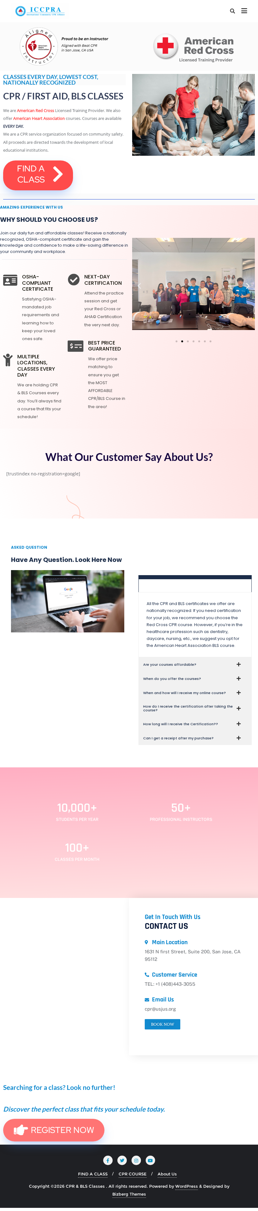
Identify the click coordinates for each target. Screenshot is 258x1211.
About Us (167, 1173)
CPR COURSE (133, 1173)
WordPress (186, 1186)
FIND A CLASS (93, 1173)
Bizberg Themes (129, 1194)
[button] (139, 286)
